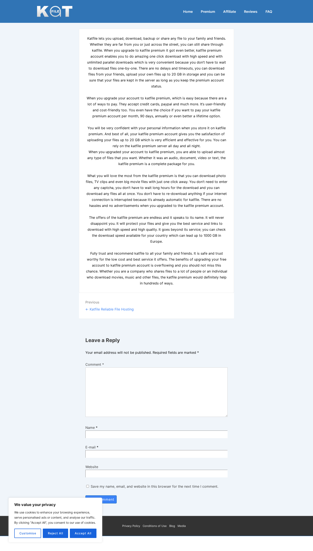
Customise (27, 533)
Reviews (250, 11)
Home (188, 11)
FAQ (269, 11)
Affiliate (229, 11)
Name (90, 427)
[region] (55, 520)
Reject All (55, 533)
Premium (208, 11)
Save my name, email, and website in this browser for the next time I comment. (154, 486)
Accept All (83, 533)
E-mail (90, 447)
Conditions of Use (155, 526)
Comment (94, 364)
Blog (172, 526)
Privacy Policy (131, 526)
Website (91, 467)
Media (182, 526)
